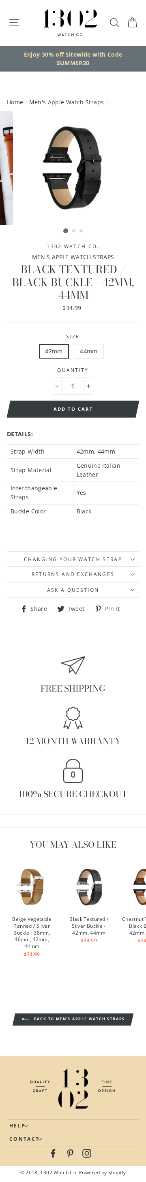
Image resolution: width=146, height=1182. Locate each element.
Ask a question (73, 590)
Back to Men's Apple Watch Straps (78, 1019)
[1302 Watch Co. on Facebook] (53, 1153)
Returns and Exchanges (73, 574)
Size (72, 336)
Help (17, 1126)
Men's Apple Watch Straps (66, 102)
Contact (24, 1139)
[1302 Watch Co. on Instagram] (86, 1153)
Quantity (73, 370)
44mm (88, 351)
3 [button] (81, 231)
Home (15, 102)
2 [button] (74, 231)
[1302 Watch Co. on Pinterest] (70, 1153)
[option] (73, 59)
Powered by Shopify (102, 1172)
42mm (53, 351)
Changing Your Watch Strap (73, 559)
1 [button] (65, 230)
